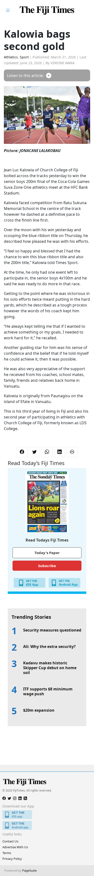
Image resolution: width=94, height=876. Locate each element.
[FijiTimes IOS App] (47, 814)
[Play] (48, 75)
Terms (6, 853)
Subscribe (47, 565)
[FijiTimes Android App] (47, 825)
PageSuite (29, 870)
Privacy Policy (12, 858)
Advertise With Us (15, 847)
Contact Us (10, 841)
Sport (24, 57)
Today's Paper (47, 552)
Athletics (11, 57)
